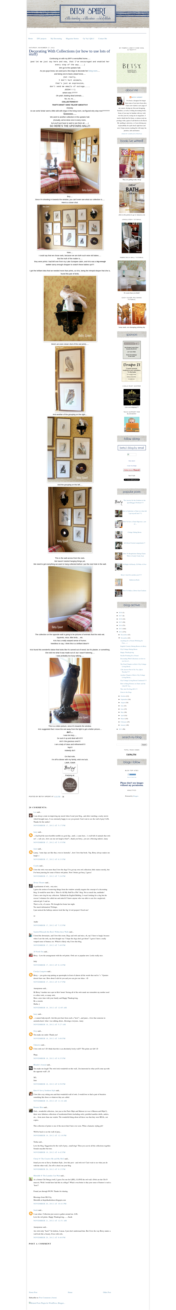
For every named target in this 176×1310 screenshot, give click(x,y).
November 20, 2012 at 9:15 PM (49, 1169)
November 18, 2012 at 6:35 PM (49, 1058)
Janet (35, 848)
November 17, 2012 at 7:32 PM (49, 925)
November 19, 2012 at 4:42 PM (49, 1152)
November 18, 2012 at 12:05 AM (50, 1007)
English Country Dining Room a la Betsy (133, 646)
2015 (121, 622)
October (123, 696)
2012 (121, 632)
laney (35, 832)
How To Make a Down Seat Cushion (134, 591)
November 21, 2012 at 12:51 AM (50, 1220)
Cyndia (36, 865)
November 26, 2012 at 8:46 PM (49, 1237)
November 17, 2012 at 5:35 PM (49, 842)
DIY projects (41, 38)
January (123, 725)
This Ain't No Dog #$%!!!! (129, 689)
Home (30, 38)
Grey (35, 1031)
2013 (121, 629)
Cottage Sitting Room (134, 532)
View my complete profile (132, 134)
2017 (121, 616)
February (124, 722)
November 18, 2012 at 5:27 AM (50, 1024)
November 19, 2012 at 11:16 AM (50, 1101)
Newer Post (33, 1292)
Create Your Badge (131, 465)
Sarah (36, 1210)
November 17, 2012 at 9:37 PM (49, 982)
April (122, 715)
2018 (121, 612)
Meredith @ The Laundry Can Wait (47, 1175)
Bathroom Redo (134, 580)
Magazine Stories (72, 38)
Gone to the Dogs (126, 692)
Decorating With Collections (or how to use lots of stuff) (69, 53)
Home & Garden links (131, 777)
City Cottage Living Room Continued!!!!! (133, 680)
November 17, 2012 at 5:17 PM (49, 825)
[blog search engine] (132, 775)
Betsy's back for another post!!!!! (131, 575)
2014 (121, 625)
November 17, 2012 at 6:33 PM (49, 859)
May (122, 712)
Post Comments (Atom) (48, 1297)
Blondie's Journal (40, 1064)
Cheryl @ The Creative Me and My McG (49, 1158)
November (124, 638)
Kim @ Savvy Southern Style (44, 1090)
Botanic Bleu (38, 1107)
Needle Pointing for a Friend (129, 655)
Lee (35, 812)
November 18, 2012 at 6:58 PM (49, 1084)
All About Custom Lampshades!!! (134, 543)
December (124, 635)
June (122, 709)
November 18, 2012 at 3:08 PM (49, 1038)
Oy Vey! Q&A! (88, 38)
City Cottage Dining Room (128, 649)
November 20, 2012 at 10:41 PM (50, 1203)
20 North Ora (38, 951)
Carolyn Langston (40, 971)
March (123, 719)
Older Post (107, 1292)
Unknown (37, 1045)
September (124, 699)
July (122, 706)
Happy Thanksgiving (127, 652)
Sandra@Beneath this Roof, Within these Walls (51, 932)
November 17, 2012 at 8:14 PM (49, 965)
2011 (121, 729)
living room (93, 71)
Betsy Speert (137, 97)
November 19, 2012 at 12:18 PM (50, 1135)
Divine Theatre (39, 882)
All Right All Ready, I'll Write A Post (134, 564)
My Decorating (56, 38)
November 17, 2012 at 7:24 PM (49, 876)
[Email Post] (62, 796)
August (123, 702)
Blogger (135, 796)
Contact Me (102, 38)
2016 (121, 619)
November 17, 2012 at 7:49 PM (49, 945)
